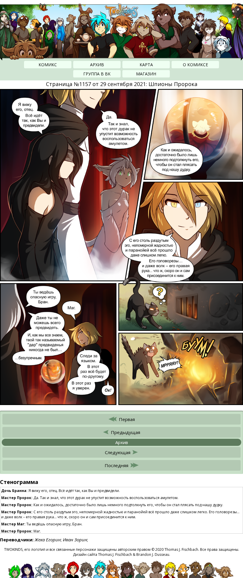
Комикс (48, 64)
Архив (97, 64)
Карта (146, 64)
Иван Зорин (75, 540)
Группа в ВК (97, 74)
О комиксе (195, 64)
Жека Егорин (48, 540)
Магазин (146, 74)
